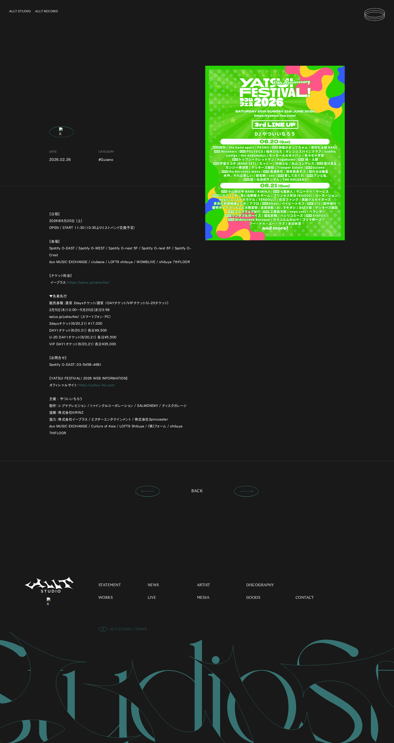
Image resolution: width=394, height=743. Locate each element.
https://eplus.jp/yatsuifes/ (88, 282)
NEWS (153, 585)
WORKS (105, 597)
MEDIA (203, 597)
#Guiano (105, 159)
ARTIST (203, 585)
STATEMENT (109, 585)
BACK (197, 491)
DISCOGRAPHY (260, 585)
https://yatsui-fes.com (97, 385)
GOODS (253, 597)
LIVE (152, 597)
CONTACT (305, 597)
